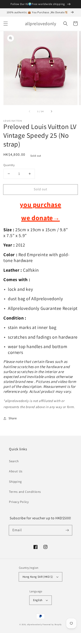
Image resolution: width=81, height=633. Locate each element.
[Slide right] (51, 111)
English (38, 600)
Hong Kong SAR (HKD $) (37, 577)
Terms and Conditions (25, 492)
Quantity (9, 165)
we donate (40, 217)
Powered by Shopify (52, 624)
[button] (6, 24)
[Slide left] (30, 111)
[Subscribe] (67, 530)
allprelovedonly (34, 624)
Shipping (15, 482)
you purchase (40, 204)
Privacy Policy (19, 502)
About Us (15, 471)
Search (14, 461)
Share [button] (13, 418)
